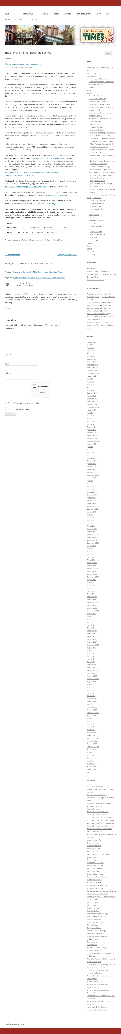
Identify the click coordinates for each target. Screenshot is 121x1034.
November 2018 (92, 605)
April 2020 (90, 557)
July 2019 (90, 582)
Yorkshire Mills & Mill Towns (97, 1007)
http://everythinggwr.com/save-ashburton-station (56, 195)
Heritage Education (83, 14)
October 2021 (92, 506)
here (38, 215)
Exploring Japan (92, 860)
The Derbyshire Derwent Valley (99, 104)
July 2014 (90, 752)
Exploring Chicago (93, 848)
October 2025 (92, 370)
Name (8, 355)
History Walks (28, 14)
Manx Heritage (92, 925)
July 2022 (90, 481)
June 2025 (90, 382)
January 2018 (91, 633)
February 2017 (92, 665)
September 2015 (93, 713)
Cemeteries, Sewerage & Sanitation (99, 803)
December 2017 (92, 636)
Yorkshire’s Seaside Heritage (100, 169)
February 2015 (92, 732)
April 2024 (90, 421)
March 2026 (91, 356)
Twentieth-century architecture (98, 976)
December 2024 (92, 399)
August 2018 (91, 614)
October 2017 (92, 642)
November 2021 (92, 503)
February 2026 (92, 359)
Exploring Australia (93, 843)
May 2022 (90, 486)
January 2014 (91, 769)
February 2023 (92, 461)
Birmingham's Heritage (95, 786)
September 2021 (93, 509)
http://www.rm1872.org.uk (47, 203)
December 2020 (92, 534)
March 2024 (91, 424)
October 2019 (92, 574)
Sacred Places (92, 945)
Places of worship (96, 232)
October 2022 (92, 472)
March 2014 (91, 764)
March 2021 (91, 526)
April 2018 (90, 625)
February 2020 (92, 563)
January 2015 (91, 735)
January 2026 (91, 362)
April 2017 (90, 659)
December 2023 (92, 433)
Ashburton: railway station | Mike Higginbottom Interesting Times (39, 277)
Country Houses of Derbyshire (97, 812)
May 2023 (90, 452)
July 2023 (90, 447)
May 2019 (90, 588)
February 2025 (92, 393)
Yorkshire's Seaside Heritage (97, 1010)
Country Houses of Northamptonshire (100, 823)
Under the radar (12, 255)
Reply (7, 308)
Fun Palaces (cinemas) (95, 880)
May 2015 (90, 724)
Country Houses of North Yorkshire (99, 817)
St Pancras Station (95, 124)
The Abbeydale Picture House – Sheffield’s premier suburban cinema (100, 325)
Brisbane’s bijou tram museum (98, 271)
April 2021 (90, 523)
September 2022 (93, 475)
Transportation (94, 215)
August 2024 (91, 410)
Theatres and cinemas (97, 234)
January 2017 (91, 667)
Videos (56, 14)
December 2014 (92, 738)
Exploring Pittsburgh (94, 868)
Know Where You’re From (97, 206)
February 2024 (92, 427)
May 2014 (90, 758)
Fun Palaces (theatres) (95, 888)
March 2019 (91, 594)
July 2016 (90, 684)
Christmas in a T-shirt (94, 806)
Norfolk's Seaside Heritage (96, 931)
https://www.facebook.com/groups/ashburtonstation (25, 186)
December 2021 (92, 500)
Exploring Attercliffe (94, 840)
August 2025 (91, 376)
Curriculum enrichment (97, 200)
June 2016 (90, 687)
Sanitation (92, 212)
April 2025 (90, 387)
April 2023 (90, 455)
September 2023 (93, 441)
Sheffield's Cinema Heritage (96, 948)
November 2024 (92, 401)
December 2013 (92, 772)
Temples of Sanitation (97, 181)
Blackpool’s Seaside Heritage (100, 167)
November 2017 (92, 639)
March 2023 (91, 458)
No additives (106, 305)
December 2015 (92, 704)
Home (7, 14)
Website (8, 373)
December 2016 (92, 670)
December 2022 (92, 466)
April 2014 (90, 761)
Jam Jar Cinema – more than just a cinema (101, 274)
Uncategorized (92, 979)
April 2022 (90, 489)
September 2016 (93, 679)
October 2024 (92, 404)
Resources (92, 223)
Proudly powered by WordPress (15, 1024)
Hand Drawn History (23, 283)
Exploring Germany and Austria (98, 854)
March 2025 (91, 390)
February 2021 (92, 529)
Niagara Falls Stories (94, 928)
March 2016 (91, 696)
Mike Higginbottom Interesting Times (100, 67)
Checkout (19, 19)
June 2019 (90, 585)
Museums (93, 229)
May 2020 (90, 554)
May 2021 (90, 520)
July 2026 (90, 345)
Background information (97, 220)
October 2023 (92, 438)
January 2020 (91, 566)
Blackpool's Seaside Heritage (97, 795)
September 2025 (93, 373)
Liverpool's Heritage (94, 919)
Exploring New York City (95, 863)
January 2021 (91, 532)
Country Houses (93, 809)
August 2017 (91, 648)
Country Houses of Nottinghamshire (100, 826)
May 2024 (90, 418)
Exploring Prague (93, 871)
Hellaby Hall (91, 268)
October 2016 (92, 676)
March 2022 (91, 492)
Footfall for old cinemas (95, 280)
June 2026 (90, 348)
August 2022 (91, 478)
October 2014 (92, 744)
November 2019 (92, 571)
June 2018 (90, 619)
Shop (108, 14)
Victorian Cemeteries (97, 178)
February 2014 (92, 766)
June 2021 (90, 517)
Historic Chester (92, 902)
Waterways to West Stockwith (97, 311)
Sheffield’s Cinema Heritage (98, 101)
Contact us (32, 19)
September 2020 (93, 543)
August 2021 (91, 512)
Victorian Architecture (94, 981)
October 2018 (92, 608)
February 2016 (92, 699)
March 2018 (91, 628)
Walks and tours (95, 237)
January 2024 (91, 430)
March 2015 (91, 730)
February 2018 (92, 631)
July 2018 (90, 616)
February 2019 (92, 597)
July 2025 (90, 379)
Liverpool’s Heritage (96, 127)
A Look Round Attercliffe (97, 99)
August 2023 (91, 444)
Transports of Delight (43, 240)
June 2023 (90, 449)
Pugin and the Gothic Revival (97, 936)
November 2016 (92, 673)
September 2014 (93, 747)
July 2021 (90, 515)
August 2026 (91, 342)
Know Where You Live (96, 203)
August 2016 (91, 682)
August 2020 (91, 546)
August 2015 (91, 715)
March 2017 (91, 662)
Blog (15, 14)
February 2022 (92, 495)
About (98, 14)
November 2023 (92, 435)
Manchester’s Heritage (96, 130)
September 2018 (93, 611)
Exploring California (94, 846)
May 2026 (90, 350)
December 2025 (92, 365)
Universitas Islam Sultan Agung (98, 308)
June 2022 (90, 483)
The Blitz (92, 217)
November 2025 (92, 367)
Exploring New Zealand (95, 865)
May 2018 (90, 622)
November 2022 (92, 469)
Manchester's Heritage (95, 922)
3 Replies (8, 58)
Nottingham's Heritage (95, 933)
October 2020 (92, 540)
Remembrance (92, 942)
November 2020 (92, 537)
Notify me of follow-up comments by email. (22, 403)
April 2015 (90, 727)
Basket (7, 19)
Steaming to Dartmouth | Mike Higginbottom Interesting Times (38, 272)
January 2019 (91, 599)
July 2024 (90, 413)
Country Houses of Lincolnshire (98, 815)
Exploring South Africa (95, 874)
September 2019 (93, 577)
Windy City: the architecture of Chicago (102, 195)
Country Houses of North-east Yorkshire (101, 820)
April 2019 (90, 591)
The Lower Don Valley (96, 209)
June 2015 (90, 721)
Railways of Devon (28, 240)
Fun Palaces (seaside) (94, 882)
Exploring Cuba (92, 851)
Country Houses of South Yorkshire (99, 829)
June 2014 (90, 755)
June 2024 (90, 416)
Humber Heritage (93, 908)
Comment (9, 329)
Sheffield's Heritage (94, 950)
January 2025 (91, 396)
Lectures (67, 14)
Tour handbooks (94, 87)
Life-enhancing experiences (96, 916)
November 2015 (92, 707)
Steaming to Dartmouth (67, 255)
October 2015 (92, 710)
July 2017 (90, 650)
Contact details (94, 240)
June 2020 (90, 551)
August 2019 (91, 580)
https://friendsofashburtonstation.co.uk (48, 158)
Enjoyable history (93, 277)
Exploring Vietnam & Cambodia (98, 877)
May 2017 (90, 656)
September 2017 (93, 645)
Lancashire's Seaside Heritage (97, 914)
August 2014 (91, 749)
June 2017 (90, 653)
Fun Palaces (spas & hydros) (97, 885)
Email (8, 364)
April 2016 (90, 693)
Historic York (91, 905)
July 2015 (90, 718)
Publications (44, 14)
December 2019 (92, 568)
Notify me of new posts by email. (18, 409)
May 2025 (90, 384)
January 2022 (91, 498)
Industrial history (93, 911)
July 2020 (90, 549)
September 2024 (93, 407)
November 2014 (92, 741)
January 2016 (91, 701)
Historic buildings (96, 226)
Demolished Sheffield (96, 84)
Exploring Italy (92, 857)
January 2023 (91, 464)
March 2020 (91, 560)
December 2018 (92, 602)
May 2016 (90, 690)
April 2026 (90, 353)
